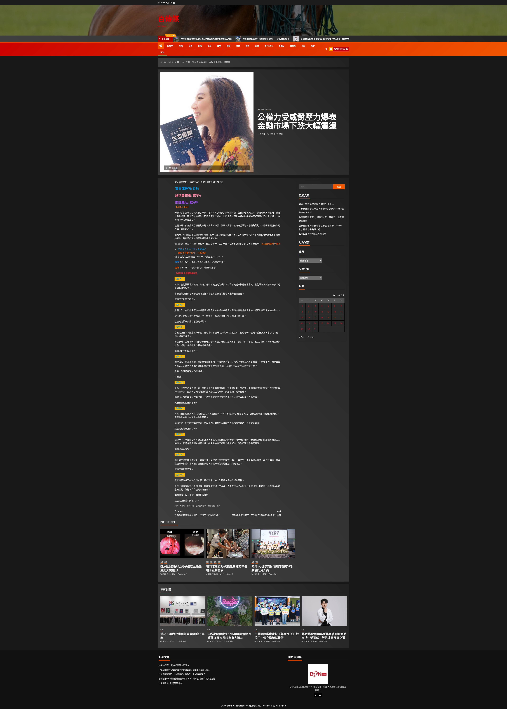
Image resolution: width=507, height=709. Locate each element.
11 (322, 312)
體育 (247, 46)
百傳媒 (168, 18)
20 (335, 317)
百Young (269, 46)
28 (341, 323)
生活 (209, 46)
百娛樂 (293, 46)
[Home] (160, 46)
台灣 (190, 46)
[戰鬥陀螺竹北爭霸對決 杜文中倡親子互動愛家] (228, 543)
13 (335, 312)
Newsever (267, 706)
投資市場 (190, 506)
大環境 (182, 506)
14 (341, 312)
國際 (219, 46)
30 (309, 329)
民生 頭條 (182, 641)
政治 (162, 52)
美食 (238, 46)
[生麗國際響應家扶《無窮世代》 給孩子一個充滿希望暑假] (277, 611)
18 (322, 317)
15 (302, 317)
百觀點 (281, 46)
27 (335, 323)
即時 (200, 46)
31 (315, 329)
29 (302, 329)
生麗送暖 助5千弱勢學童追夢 (338, 39)
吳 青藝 (262, 134)
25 (322, 323)
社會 (313, 46)
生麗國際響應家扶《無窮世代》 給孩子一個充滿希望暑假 (224, 39)
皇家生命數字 (201, 506)
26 (328, 323)
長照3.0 (170, 46)
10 (315, 312)
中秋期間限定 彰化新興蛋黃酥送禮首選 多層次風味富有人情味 (184, 670)
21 (341, 317)
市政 (303, 46)
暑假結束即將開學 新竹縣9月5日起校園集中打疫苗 (256, 513)
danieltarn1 (183, 574)
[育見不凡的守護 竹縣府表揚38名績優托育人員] (273, 543)
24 (315, 323)
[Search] (326, 49)
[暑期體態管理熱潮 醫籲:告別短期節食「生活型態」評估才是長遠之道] (324, 611)
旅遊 (228, 46)
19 (328, 317)
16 (309, 317)
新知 (181, 46)
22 (302, 323)
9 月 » (310, 337)
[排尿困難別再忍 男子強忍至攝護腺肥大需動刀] (182, 543)
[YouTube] (320, 695)
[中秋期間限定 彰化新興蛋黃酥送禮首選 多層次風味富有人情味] (229, 611)
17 (315, 317)
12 (328, 312)
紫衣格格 (211, 506)
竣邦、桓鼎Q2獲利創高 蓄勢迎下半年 (316, 204)
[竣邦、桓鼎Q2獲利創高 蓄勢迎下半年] (182, 611)
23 (309, 323)
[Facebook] (316, 695)
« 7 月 (301, 337)
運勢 (218, 506)
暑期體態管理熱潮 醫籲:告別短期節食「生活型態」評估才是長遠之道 (287, 39)
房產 (257, 46)
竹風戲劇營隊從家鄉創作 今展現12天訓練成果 (197, 513)
